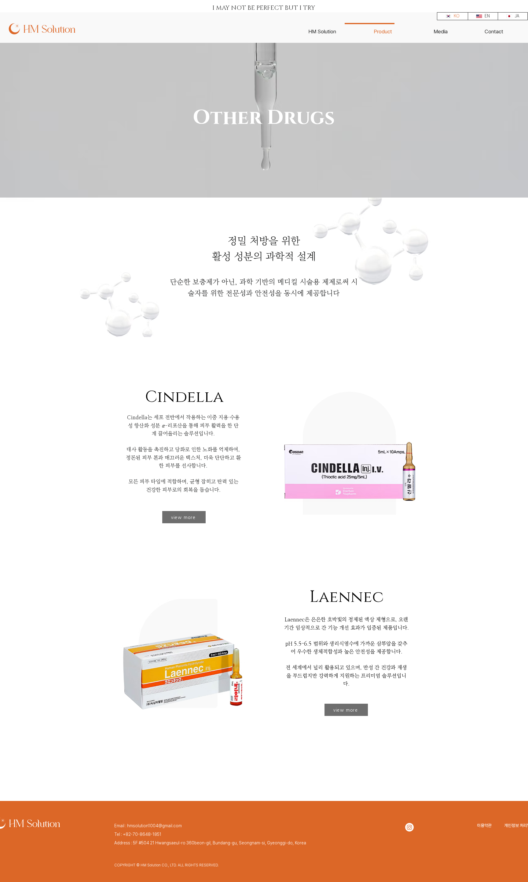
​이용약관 (484, 825)
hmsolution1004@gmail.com (154, 825)
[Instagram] (409, 827)
